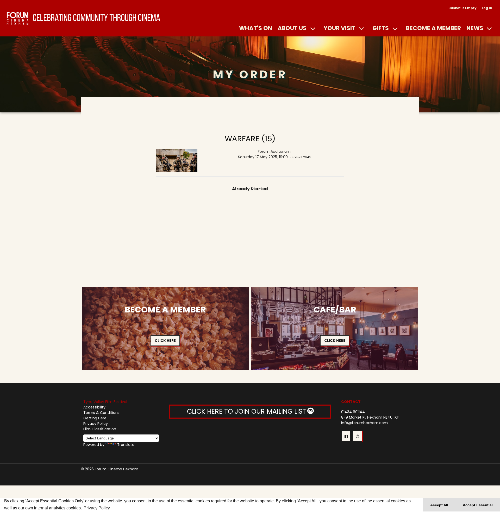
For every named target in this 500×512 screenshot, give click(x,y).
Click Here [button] (165, 340)
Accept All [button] (439, 505)
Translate (125, 444)
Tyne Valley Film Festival (105, 401)
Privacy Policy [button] (97, 508)
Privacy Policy (95, 423)
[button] (346, 436)
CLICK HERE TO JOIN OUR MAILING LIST (247, 411)
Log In (487, 8)
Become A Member (433, 28)
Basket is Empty (462, 8)
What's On (255, 28)
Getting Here (95, 418)
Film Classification (99, 429)
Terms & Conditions (101, 412)
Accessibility (94, 407)
